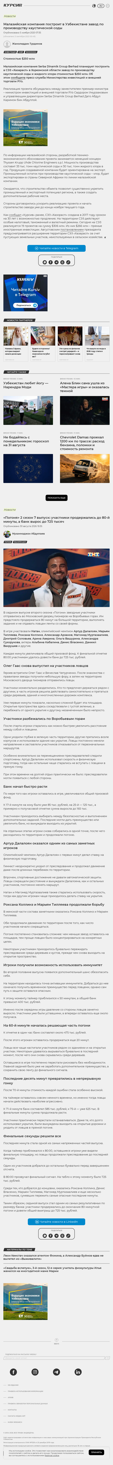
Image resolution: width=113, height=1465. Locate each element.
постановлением (72, 229)
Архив (10, 1398)
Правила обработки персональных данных (28, 1404)
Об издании (13, 1385)
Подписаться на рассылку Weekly (20, 1354)
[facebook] (13, 1372)
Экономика (31, 52)
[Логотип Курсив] (12, 5)
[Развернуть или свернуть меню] (108, 6)
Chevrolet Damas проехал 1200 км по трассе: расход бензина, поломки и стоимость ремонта (82, 443)
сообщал (15, 215)
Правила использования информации (25, 1391)
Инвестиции (10, 52)
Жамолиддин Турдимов (27, 43)
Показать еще (56, 498)
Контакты (12, 1410)
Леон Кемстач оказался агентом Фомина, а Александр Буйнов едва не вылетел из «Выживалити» (53, 1257)
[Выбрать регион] (94, 6)
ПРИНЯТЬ (96, 1452)
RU (100, 6)
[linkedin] (78, 1372)
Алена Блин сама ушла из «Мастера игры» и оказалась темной (84, 387)
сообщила (18, 77)
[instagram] (35, 1372)
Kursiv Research (15, 1422)
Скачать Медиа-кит (16, 1416)
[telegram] (56, 1372)
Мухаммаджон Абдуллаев (28, 533)
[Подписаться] (107, 1358)
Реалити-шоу (20, 542)
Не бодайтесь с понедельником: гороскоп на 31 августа (26, 441)
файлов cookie (52, 1455)
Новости (9, 16)
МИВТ (21, 52)
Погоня (8, 542)
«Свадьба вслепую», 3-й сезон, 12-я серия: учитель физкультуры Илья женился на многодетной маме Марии (52, 1269)
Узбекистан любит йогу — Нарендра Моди (25, 385)
